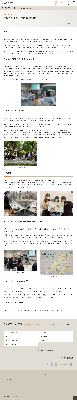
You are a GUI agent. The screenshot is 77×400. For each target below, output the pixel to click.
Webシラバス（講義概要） (47, 350)
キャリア (43, 340)
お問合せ (68, 324)
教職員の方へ (46, 377)
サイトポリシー (10, 374)
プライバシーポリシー (11, 377)
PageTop (75, 398)
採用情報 (45, 374)
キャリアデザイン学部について (13, 333)
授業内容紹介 (44, 333)
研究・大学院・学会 (11, 344)
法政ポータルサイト (11, 350)
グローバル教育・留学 (11, 340)
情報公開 (8, 379)
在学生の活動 (44, 336)
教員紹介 (8, 336)
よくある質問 (56, 324)
